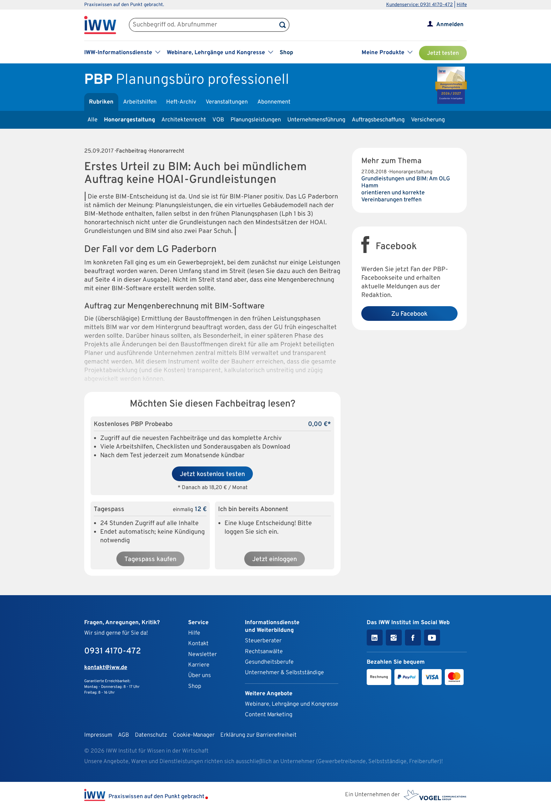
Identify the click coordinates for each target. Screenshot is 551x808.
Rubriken (101, 102)
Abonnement (273, 102)
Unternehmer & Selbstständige (284, 672)
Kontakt (198, 643)
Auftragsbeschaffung (378, 120)
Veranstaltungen (227, 102)
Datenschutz (151, 735)
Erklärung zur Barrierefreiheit (258, 735)
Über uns (199, 675)
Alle (92, 120)
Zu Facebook (409, 314)
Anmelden (450, 24)
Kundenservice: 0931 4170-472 (419, 5)
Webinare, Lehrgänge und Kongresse (291, 704)
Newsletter (202, 654)
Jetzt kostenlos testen (212, 474)
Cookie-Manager (194, 735)
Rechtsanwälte (264, 651)
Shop (286, 52)
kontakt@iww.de (105, 667)
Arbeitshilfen (140, 102)
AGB (123, 735)
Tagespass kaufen (150, 559)
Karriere (198, 665)
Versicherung (428, 120)
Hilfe (462, 5)
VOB (218, 120)
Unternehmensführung (316, 120)
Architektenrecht (183, 120)
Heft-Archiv (181, 102)
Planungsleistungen (256, 120)
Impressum (98, 735)
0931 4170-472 (112, 651)
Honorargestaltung (129, 120)
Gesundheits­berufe (269, 662)
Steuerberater (263, 641)
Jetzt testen (443, 53)
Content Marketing (268, 714)
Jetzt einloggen (274, 559)
